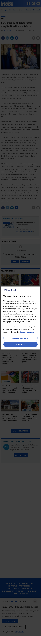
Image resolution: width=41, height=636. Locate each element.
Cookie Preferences (20, 338)
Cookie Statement (27, 332)
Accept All (20, 344)
